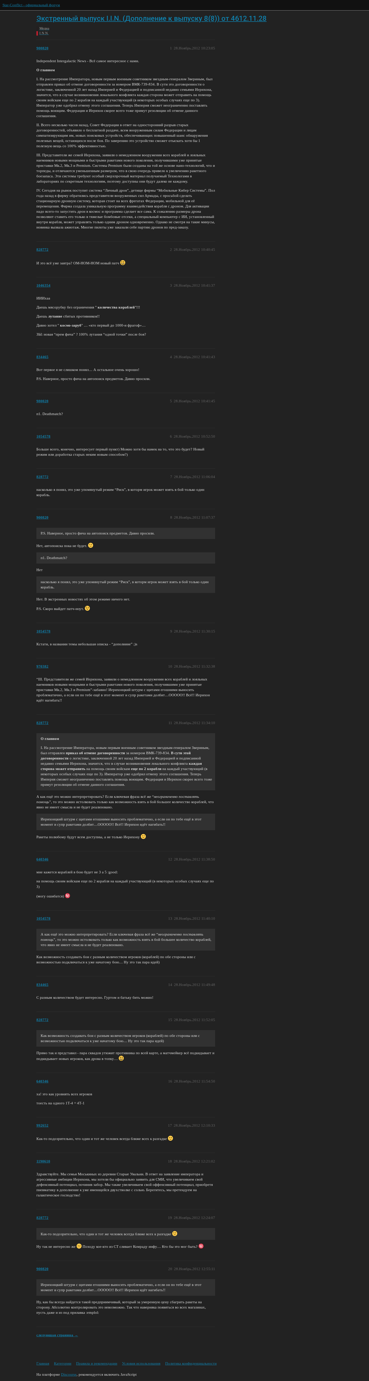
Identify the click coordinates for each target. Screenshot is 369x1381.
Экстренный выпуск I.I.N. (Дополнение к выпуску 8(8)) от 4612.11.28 (151, 18)
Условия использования (141, 1363)
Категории (62, 1363)
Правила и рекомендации (96, 1363)
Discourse (69, 1374)
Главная (42, 1363)
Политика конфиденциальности (191, 1363)
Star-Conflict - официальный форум (31, 5)
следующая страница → (57, 1335)
